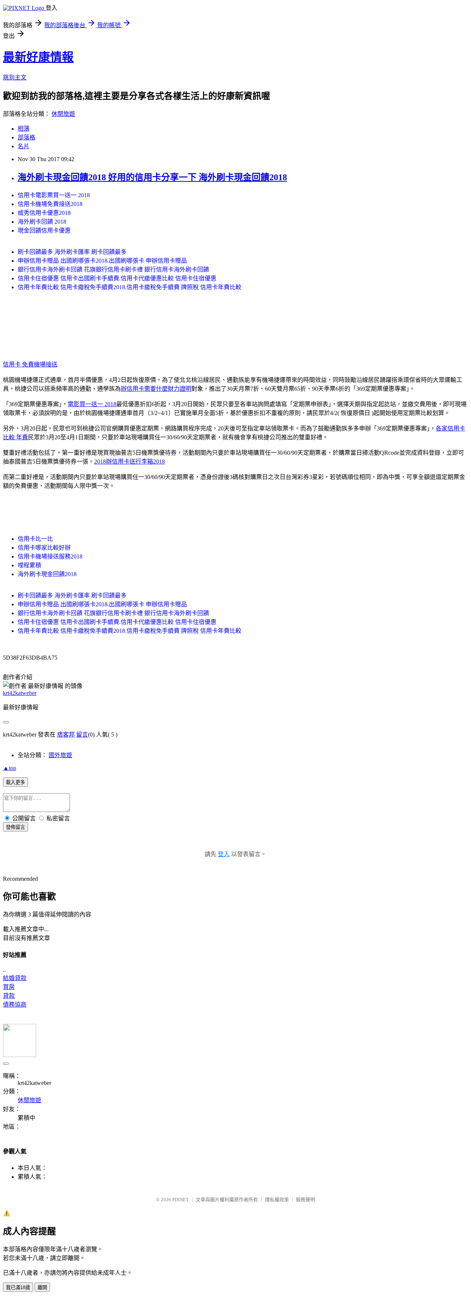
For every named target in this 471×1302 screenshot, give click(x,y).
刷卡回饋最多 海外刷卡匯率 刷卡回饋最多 (72, 252)
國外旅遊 (60, 755)
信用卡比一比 (35, 539)
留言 (82, 734)
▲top (9, 768)
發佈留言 (15, 827)
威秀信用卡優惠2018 (44, 213)
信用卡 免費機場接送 (30, 364)
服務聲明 (305, 1199)
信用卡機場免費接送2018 (50, 204)
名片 (23, 146)
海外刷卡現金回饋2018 (47, 574)
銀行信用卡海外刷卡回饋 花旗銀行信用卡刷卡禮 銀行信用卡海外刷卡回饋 (113, 269)
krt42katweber (19, 693)
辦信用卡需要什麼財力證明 (156, 389)
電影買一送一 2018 (92, 404)
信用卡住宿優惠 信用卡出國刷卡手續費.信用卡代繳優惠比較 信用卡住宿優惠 (117, 278)
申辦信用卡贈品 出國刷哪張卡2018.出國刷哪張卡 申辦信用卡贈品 (102, 261)
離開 (42, 1287)
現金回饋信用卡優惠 (44, 230)
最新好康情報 (38, 57)
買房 (9, 987)
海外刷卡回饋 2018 (42, 222)
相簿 (23, 128)
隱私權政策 (277, 1199)
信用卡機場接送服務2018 (50, 556)
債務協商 (14, 1004)
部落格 (26, 137)
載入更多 (15, 782)
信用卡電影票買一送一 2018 (54, 195)
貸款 (9, 996)
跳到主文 (14, 77)
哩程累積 (29, 565)
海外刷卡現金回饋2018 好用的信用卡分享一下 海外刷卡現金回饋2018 (152, 177)
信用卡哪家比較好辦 (44, 547)
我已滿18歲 (18, 1287)
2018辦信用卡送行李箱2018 (129, 461)
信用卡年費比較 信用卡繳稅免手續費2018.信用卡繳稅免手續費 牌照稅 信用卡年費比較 (129, 287)
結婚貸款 (14, 978)
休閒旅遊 (63, 114)
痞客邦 (66, 734)
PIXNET (180, 1199)
